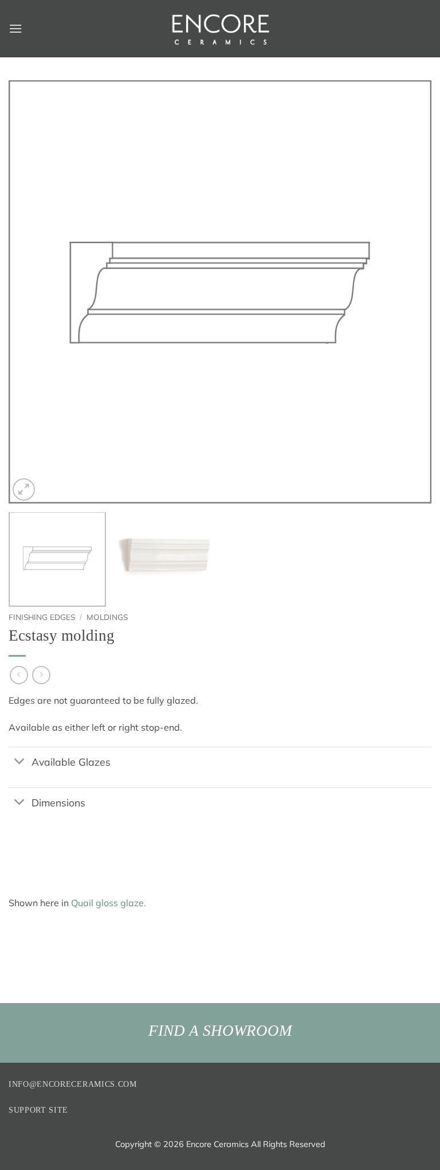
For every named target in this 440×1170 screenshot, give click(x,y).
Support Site (38, 1110)
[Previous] (31, 291)
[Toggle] (20, 762)
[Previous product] (41, 675)
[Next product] (19, 675)
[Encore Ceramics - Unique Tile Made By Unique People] (220, 29)
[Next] (408, 291)
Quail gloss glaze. (108, 902)
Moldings (107, 617)
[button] (15, 28)
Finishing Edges (42, 617)
